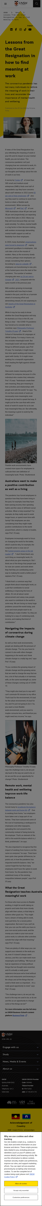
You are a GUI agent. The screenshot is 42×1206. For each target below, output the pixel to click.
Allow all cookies (21, 1183)
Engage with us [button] (11, 1047)
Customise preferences (21, 1197)
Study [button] (6, 1054)
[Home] (21, 3)
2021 (17, 279)
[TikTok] (25, 29)
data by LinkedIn (24, 264)
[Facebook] (16, 29)
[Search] (36, 3)
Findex (19, 180)
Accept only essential (21, 1190)
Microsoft (10, 208)
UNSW (5, 12)
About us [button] (7, 1068)
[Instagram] (20, 29)
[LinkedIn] (11, 29)
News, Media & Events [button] (14, 1061)
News (18, 12)
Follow (30, 26)
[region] (21, 1169)
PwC (23, 208)
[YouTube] (30, 29)
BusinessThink (20, 1015)
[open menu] (5, 3)
